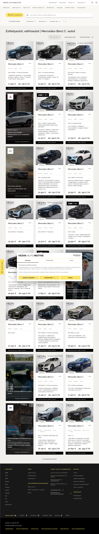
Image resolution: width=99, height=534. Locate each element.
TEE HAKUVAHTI (55, 37)
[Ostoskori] (92, 3)
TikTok (67, 515)
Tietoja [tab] (71, 260)
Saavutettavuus (64, 528)
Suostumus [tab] (28, 260)
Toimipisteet (62, 2)
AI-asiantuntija (81, 7)
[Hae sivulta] (96, 2)
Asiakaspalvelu (56, 490)
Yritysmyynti (80, 2)
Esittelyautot (30, 21)
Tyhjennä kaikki (14, 21)
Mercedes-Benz (54, 21)
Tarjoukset (60, 7)
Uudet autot (15, 7)
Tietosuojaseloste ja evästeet (49, 528)
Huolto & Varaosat (37, 7)
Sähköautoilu (50, 7)
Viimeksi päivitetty (85, 37)
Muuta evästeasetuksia (78, 528)
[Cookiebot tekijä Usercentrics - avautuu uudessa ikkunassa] (74, 255)
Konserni (70, 2)
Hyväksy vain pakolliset (29, 277)
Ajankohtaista (53, 2)
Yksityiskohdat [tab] (49, 260)
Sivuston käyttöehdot (22, 528)
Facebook (33, 515)
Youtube (57, 515)
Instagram (45, 515)
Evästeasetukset (49, 277)
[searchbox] (60, 15)
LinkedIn (22, 515)
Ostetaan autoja (69, 7)
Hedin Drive (26, 7)
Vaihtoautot (6, 7)
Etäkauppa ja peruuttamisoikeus (57, 493)
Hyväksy (70, 277)
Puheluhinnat (34, 528)
